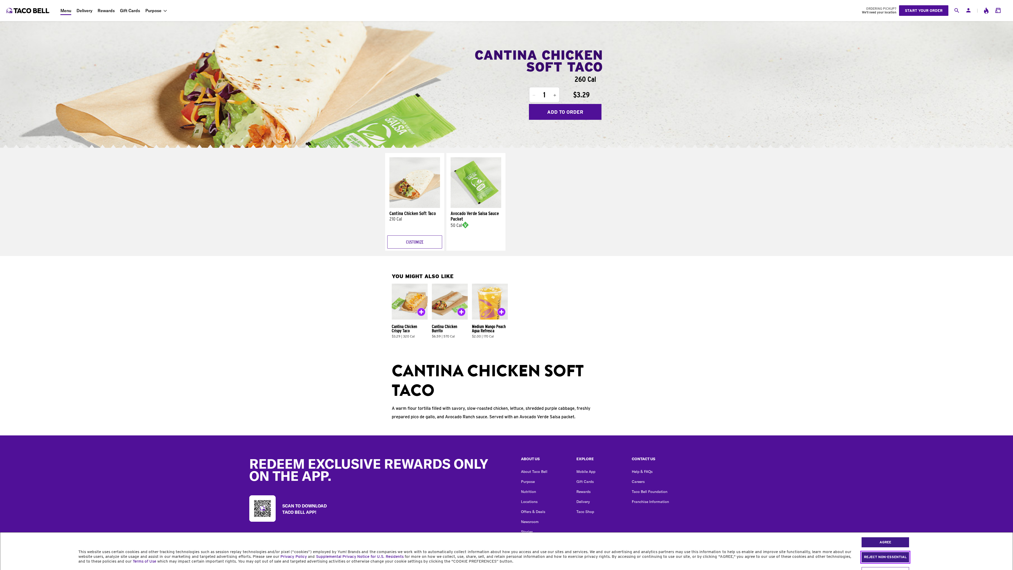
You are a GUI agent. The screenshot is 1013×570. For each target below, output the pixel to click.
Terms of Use (144, 561)
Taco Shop (585, 511)
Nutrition (528, 491)
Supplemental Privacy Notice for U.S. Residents (360, 556)
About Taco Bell (534, 471)
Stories (527, 531)
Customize (414, 242)
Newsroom (530, 521)
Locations (529, 501)
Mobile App (585, 471)
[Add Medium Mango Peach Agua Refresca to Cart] (501, 313)
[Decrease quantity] (533, 95)
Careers (638, 481)
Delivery (84, 10)
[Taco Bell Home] (29, 10)
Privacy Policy (293, 556)
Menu (65, 10)
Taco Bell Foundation (649, 491)
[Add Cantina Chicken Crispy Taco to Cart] (421, 313)
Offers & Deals (533, 511)
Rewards (106, 10)
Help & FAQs (642, 471)
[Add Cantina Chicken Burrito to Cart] (461, 313)
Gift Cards (130, 10)
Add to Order (565, 112)
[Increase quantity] (554, 95)
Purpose (153, 10)
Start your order (924, 10)
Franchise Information (650, 501)
